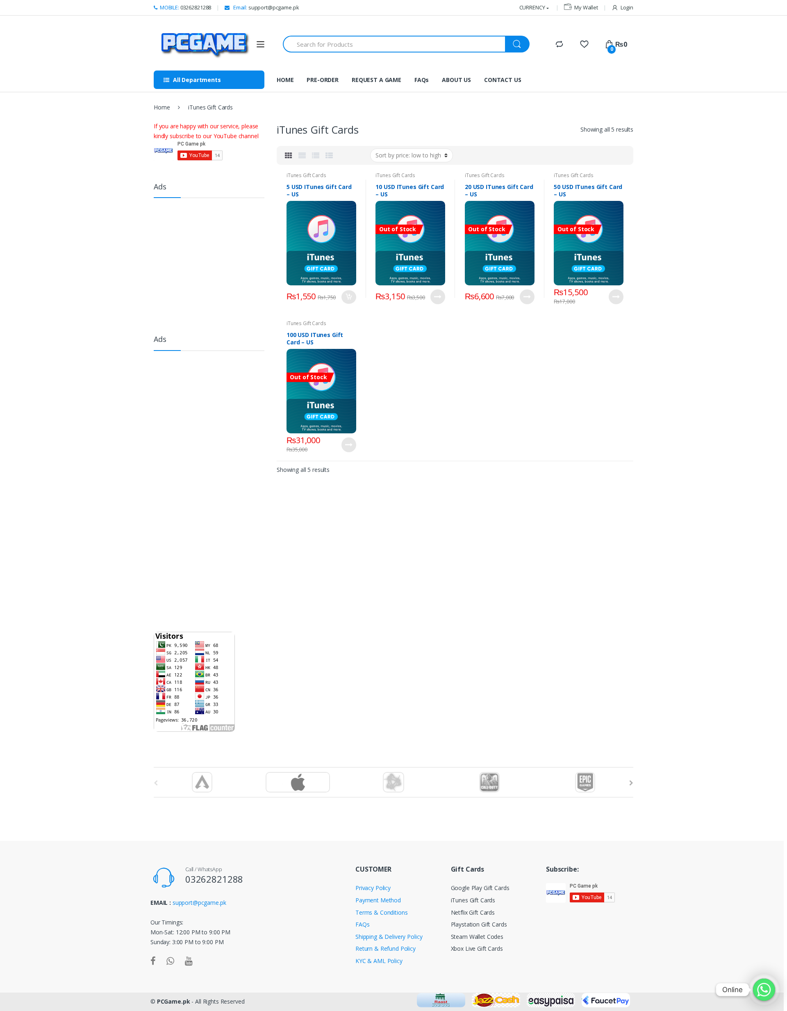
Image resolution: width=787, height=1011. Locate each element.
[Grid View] (288, 155)
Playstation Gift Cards (479, 924)
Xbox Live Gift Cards (477, 948)
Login (627, 7)
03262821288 (185, 7)
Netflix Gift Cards (473, 912)
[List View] (315, 155)
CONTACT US (502, 80)
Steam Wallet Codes (477, 936)
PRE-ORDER (323, 80)
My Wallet (586, 7)
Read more (437, 296)
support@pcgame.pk (265, 7)
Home (162, 107)
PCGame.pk (173, 1001)
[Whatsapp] (764, 990)
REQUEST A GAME (376, 80)
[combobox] (394, 44)
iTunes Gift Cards (306, 175)
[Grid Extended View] (302, 155)
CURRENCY (532, 7)
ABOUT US (456, 80)
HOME (285, 80)
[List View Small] (329, 155)
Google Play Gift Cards (480, 888)
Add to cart (348, 297)
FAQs (421, 80)
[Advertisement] (215, 262)
